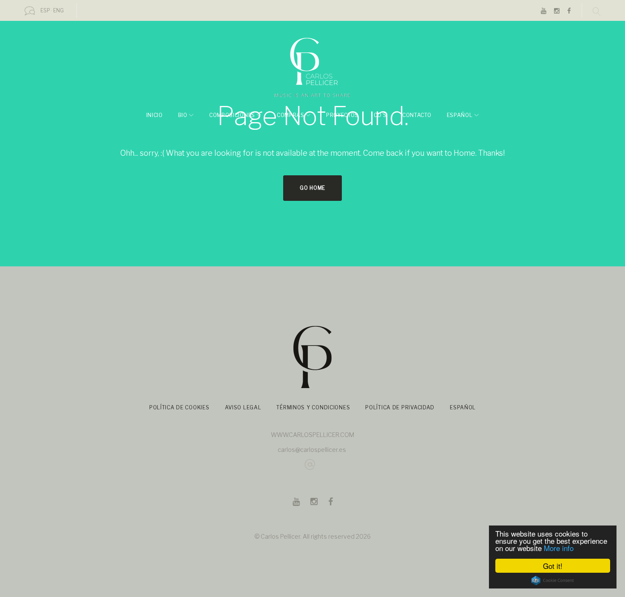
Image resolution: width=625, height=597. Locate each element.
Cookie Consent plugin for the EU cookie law (552, 580)
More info (559, 548)
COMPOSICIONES (232, 115)
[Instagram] (557, 11)
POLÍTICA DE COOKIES (179, 407)
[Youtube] (543, 11)
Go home (312, 188)
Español (460, 115)
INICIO (154, 115)
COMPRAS (290, 115)
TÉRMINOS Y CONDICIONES (313, 407)
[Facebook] (569, 11)
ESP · (46, 10)
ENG (58, 10)
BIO (183, 115)
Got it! (552, 565)
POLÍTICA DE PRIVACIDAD (400, 407)
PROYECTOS (342, 115)
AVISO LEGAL (243, 407)
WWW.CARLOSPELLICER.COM (312, 434)
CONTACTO (417, 115)
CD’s (380, 115)
